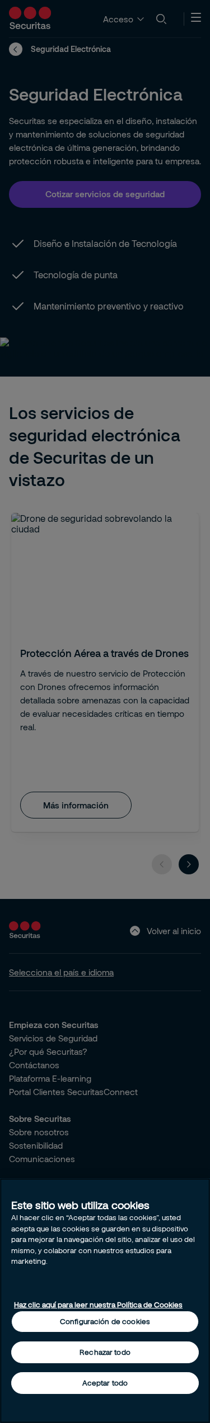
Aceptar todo (105, 1382)
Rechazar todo (105, 1352)
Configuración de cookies (105, 1321)
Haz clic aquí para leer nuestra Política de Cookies (98, 1304)
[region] (105, 1300)
